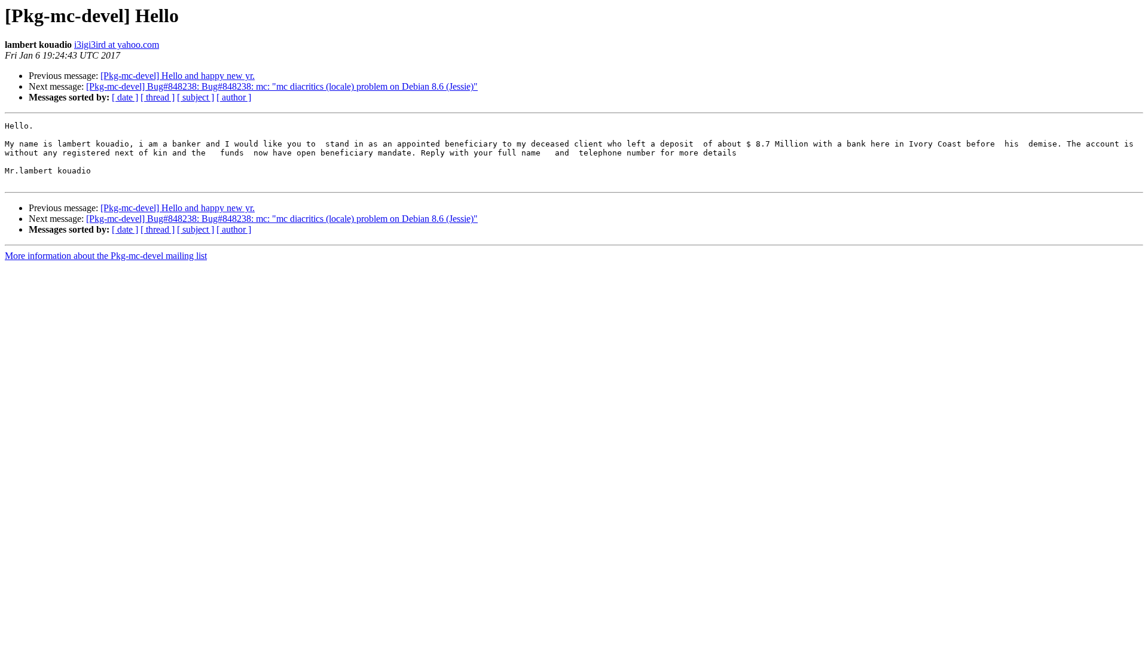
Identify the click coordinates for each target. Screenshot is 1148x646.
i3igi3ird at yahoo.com (116, 44)
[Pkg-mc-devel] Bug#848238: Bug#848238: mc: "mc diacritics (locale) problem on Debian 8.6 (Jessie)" (282, 86)
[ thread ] (158, 97)
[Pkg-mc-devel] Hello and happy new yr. (177, 76)
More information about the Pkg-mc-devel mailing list (106, 256)
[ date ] (125, 97)
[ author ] (233, 97)
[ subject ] (195, 97)
